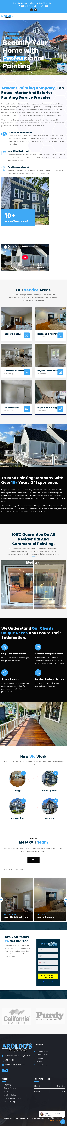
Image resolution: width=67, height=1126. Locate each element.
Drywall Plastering (47, 407)
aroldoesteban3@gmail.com (25, 3)
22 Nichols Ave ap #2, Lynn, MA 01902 (34, 6)
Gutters (41, 917)
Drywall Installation (47, 370)
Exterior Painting (43, 1053)
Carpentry (40, 1057)
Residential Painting (48, 333)
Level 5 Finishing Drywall (12, 1097)
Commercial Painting (15, 370)
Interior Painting (12, 333)
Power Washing (12, 917)
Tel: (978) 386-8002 (45, 3)
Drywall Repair (11, 407)
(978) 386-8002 (10, 1059)
